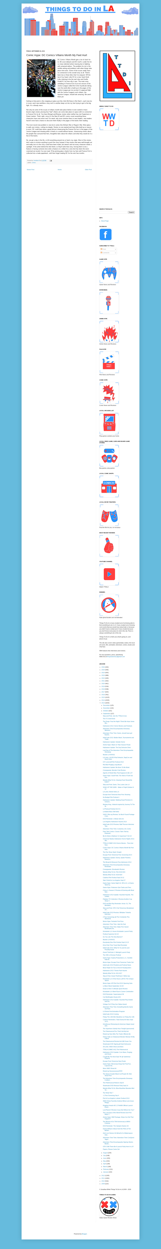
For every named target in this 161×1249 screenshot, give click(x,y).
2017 (103, 692)
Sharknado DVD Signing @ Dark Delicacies (117, 1044)
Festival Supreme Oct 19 (111, 934)
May (104, 1161)
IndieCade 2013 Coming (111, 1014)
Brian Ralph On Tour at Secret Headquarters (117, 968)
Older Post (88, 169)
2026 (103, 667)
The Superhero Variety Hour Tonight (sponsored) (118, 1028)
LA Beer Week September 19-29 (113, 986)
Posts (104, 249)
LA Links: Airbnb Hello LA (111, 792)
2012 (103, 1175)
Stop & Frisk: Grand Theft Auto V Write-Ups (116, 976)
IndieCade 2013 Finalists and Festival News (117, 965)
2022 (103, 678)
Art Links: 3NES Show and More (113, 1047)
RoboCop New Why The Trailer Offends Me (117, 1034)
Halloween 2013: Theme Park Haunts (115, 970)
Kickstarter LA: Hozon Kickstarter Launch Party (118, 931)
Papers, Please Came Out (111, 1149)
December (106, 705)
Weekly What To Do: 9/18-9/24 (112, 875)
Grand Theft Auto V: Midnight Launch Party (116, 952)
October (106, 711)
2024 (103, 672)
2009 (103, 1184)
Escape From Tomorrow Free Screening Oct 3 (117, 855)
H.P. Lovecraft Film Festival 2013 (113, 762)
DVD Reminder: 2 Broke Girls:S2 (113, 819)
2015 (103, 697)
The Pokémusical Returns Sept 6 (113, 1083)
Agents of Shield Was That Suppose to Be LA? (117, 773)
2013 (103, 703)
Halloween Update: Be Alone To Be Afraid (116, 767)
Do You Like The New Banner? (113, 937)
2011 (103, 1178)
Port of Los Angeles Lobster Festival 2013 (116, 1098)
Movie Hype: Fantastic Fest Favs (113, 921)
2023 (103, 675)
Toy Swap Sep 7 (108, 1093)
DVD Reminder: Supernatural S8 (113, 994)
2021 (103, 681)
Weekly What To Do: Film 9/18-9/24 (114, 872)
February (106, 1169)
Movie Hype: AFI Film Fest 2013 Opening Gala (117, 983)
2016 (103, 694)
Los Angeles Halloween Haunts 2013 (115, 822)
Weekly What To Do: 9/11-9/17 (112, 973)
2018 (103, 689)
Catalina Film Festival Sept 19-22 (113, 877)
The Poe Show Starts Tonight (112, 852)
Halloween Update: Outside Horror (114, 742)
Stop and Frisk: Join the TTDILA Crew (115, 716)
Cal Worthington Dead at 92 (112, 997)
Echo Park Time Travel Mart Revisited (115, 945)
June (105, 1158)
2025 (103, 670)
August (105, 1153)
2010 (103, 1181)
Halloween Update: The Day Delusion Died (117, 747)
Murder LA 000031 (109, 939)
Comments (105, 253)
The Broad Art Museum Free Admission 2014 (117, 862)
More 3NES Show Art (109, 1068)
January (106, 1172)
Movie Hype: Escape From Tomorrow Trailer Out (118, 962)
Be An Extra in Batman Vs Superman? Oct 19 (117, 836)
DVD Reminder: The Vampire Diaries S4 (116, 1126)
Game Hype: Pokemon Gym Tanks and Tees (117, 887)
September (107, 713)
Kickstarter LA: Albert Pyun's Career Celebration (118, 991)
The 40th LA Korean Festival (112, 955)
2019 (103, 686)
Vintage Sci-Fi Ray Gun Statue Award (115, 1004)
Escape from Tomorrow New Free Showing (116, 794)
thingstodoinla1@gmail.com (116, 656)
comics (34, 162)
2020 (103, 683)
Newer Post (30, 169)
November (106, 708)
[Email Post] (50, 160)
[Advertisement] (69, 41)
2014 (103, 700)
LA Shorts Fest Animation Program (114, 1011)
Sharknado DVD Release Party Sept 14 (115, 1085)
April (104, 1164)
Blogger (84, 1234)
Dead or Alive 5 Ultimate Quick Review (115, 989)
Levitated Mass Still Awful (111, 811)
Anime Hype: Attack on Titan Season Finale (116, 745)
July (104, 1155)
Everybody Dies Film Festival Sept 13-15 (116, 942)
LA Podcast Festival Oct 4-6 (111, 809)
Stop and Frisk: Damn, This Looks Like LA (116, 784)
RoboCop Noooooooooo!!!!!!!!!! (112, 1071)
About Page (105, 221)
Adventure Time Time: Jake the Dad (114, 924)
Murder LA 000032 (109, 755)
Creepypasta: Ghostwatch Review (114, 869)
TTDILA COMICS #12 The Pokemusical (115, 1049)
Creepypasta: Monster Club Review (114, 770)
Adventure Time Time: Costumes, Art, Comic (117, 829)
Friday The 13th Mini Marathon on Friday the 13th (118, 1017)
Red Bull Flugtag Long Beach (112, 765)
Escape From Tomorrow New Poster (114, 1061)
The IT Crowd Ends (109, 718)
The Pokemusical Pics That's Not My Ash (116, 1031)
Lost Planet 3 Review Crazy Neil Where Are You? (118, 1110)
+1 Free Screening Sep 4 (111, 1095)
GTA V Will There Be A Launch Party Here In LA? (118, 1146)
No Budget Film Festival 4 (111, 797)
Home (60, 169)
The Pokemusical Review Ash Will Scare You (117, 1041)
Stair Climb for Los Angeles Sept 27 (114, 880)
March (105, 1166)
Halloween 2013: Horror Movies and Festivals (117, 726)
